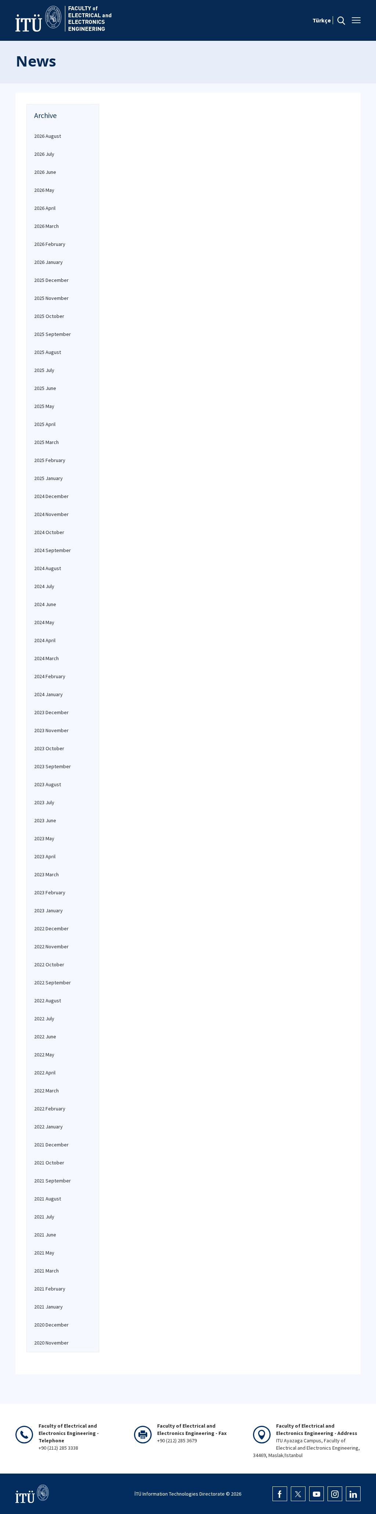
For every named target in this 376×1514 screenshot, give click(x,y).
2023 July (44, 802)
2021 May (44, 1252)
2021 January (48, 1306)
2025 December (51, 280)
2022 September (52, 982)
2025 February (49, 460)
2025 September (52, 334)
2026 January (48, 262)
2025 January (48, 478)
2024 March (46, 658)
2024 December (51, 496)
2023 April (44, 856)
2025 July (44, 370)
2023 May (44, 838)
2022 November (51, 946)
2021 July (44, 1216)
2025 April (44, 424)
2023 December (51, 712)
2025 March (46, 442)
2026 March (46, 226)
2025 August (47, 352)
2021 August (47, 1198)
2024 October (49, 532)
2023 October (49, 748)
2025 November (51, 298)
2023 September (52, 766)
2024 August (47, 568)
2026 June (45, 172)
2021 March (46, 1270)
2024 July (44, 586)
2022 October (49, 964)
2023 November (51, 730)
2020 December (51, 1324)
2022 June (45, 1036)
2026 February (49, 244)
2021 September (52, 1180)
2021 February (49, 1288)
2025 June (45, 388)
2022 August (47, 1000)
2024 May (44, 622)
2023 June (45, 820)
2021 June (45, 1234)
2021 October (49, 1162)
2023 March (46, 874)
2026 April (44, 208)
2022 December (51, 928)
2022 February (49, 1108)
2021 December (51, 1144)
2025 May (44, 406)
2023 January (48, 910)
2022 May (44, 1054)
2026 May (44, 190)
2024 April (44, 640)
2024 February (49, 676)
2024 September (52, 550)
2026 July (44, 154)
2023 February (49, 892)
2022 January (48, 1126)
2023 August (47, 784)
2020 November (51, 1342)
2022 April (44, 1072)
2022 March (46, 1090)
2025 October (49, 316)
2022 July (44, 1018)
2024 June (45, 604)
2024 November (51, 514)
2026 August (47, 136)
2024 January (48, 694)
